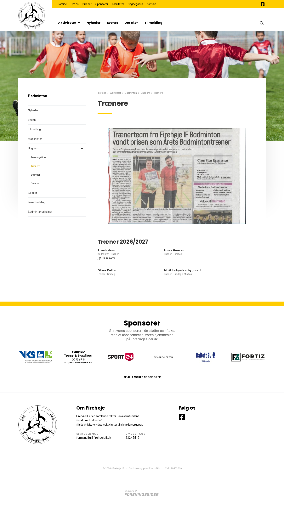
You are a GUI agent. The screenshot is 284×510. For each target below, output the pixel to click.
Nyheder (93, 22)
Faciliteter (118, 4)
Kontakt (151, 4)
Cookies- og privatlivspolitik (144, 468)
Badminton (131, 93)
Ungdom (145, 93)
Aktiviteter (67, 22)
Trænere (35, 166)
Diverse (35, 183)
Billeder (87, 4)
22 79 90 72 (108, 258)
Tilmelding (153, 22)
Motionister (35, 138)
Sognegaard (135, 4)
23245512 (132, 437)
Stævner (35, 174)
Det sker (131, 22)
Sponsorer (101, 4)
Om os (75, 4)
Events (112, 22)
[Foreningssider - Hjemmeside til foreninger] (142, 493)
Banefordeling (36, 202)
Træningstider (38, 157)
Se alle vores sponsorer (142, 377)
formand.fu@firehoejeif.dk (93, 437)
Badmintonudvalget (40, 211)
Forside (62, 4)
